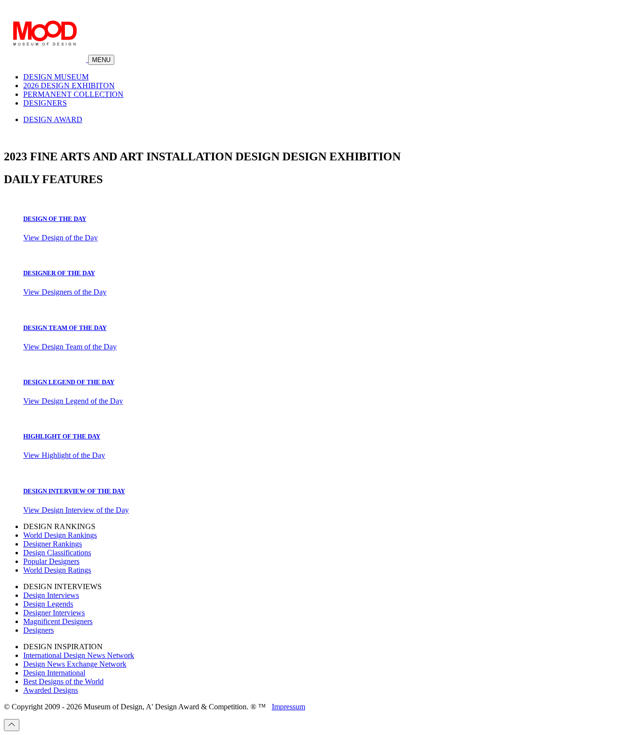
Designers (38, 630)
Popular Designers (51, 561)
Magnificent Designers (58, 621)
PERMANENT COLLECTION (73, 94)
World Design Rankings (60, 535)
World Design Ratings (57, 570)
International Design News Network (78, 655)
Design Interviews (51, 595)
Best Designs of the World (63, 681)
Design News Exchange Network (74, 664)
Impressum (288, 707)
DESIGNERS (45, 103)
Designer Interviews (54, 613)
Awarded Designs (50, 690)
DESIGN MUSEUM (56, 77)
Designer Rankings (52, 544)
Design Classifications (57, 552)
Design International (54, 673)
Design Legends (48, 604)
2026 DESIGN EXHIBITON (69, 85)
